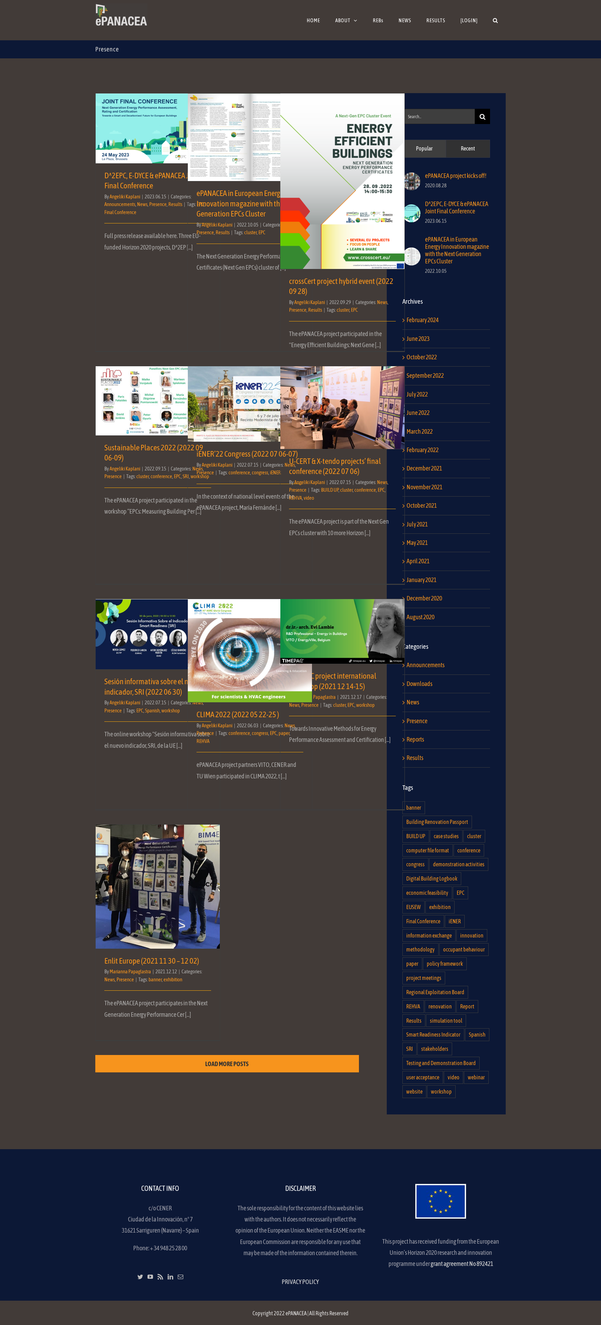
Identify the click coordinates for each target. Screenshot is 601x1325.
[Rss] (160, 1276)
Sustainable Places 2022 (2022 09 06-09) (158, 395)
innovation (471, 935)
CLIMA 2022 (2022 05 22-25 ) (250, 645)
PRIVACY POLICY (300, 1281)
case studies (446, 836)
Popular (424, 148)
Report (467, 1006)
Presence (158, 204)
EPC (261, 232)
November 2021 (424, 487)
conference (161, 476)
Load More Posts (227, 1064)
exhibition (172, 979)
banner (155, 979)
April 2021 (418, 561)
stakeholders (434, 1049)
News (142, 204)
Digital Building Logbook (431, 878)
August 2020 (420, 617)
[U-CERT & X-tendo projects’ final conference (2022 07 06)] (342, 407)
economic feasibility (427, 893)
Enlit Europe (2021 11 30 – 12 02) (158, 881)
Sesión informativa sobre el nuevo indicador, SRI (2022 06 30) (158, 624)
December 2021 (424, 468)
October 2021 (422, 505)
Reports (415, 739)
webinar (476, 1077)
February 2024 (423, 320)
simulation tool (446, 1020)
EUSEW (413, 907)
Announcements (119, 204)
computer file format (427, 850)
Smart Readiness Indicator (433, 1034)
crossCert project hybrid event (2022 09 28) (342, 175)
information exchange (429, 935)
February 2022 (423, 449)
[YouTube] (150, 1276)
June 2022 (418, 412)
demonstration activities (458, 864)
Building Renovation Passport (437, 822)
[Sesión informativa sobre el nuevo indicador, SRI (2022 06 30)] (158, 634)
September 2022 (425, 375)
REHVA (295, 498)
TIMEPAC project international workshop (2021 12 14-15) (342, 622)
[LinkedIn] (170, 1276)
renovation (440, 1006)
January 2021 (421, 579)
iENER (455, 921)
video (309, 498)
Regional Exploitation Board (435, 992)
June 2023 (418, 338)
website (414, 1091)
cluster (250, 232)
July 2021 (417, 524)
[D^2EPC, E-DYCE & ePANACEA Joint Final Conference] (411, 209)
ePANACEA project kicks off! (456, 175)
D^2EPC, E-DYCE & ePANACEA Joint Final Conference (158, 122)
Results (175, 204)
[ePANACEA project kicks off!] (411, 177)
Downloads (419, 683)
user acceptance (422, 1077)
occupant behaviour (464, 949)
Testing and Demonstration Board (441, 1063)
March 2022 (420, 431)
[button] (495, 20)
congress (260, 472)
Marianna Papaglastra (315, 697)
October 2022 (422, 357)
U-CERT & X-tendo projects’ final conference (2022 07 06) (342, 398)
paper (412, 963)
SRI (409, 1049)
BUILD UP (329, 490)
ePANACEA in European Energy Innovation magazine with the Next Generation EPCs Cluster (250, 127)
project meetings (423, 978)
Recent (468, 148)
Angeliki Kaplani (125, 196)
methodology (420, 949)
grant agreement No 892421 (462, 1263)
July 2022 (417, 394)
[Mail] (180, 1276)
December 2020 (424, 598)
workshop (170, 710)
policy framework (445, 963)
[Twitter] (140, 1276)
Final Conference (120, 212)
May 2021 (417, 542)
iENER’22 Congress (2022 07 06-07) (250, 398)
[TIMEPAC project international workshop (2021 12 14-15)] (342, 631)
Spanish (152, 710)
